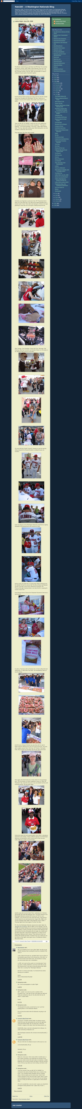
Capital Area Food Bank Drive (62, 139)
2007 (55, 203)
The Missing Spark (59, 137)
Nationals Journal (58, 49)
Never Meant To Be (59, 101)
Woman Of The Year (59, 148)
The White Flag (58, 173)
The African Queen (59, 23)
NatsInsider (56, 57)
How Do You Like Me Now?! (61, 176)
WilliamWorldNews (58, 65)
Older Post (46, 1096)
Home (31, 1096)
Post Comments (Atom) (24, 1099)
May (56, 193)
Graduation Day (58, 115)
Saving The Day (58, 103)
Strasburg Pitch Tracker (59, 47)
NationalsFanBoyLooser (59, 63)
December (57, 83)
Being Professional (59, 158)
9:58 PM (20, 1088)
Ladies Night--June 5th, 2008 (61, 175)
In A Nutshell (58, 160)
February (57, 199)
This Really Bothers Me (60, 96)
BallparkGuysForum (58, 69)
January (57, 201)
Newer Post (15, 1096)
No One (57, 135)
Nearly (56, 133)
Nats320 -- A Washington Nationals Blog (34, 7)
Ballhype (56, 67)
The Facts (57, 144)
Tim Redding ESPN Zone (61, 117)
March (57, 197)
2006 (55, 205)
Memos (56, 189)
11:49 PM (20, 1037)
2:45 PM (20, 979)
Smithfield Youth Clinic (60, 128)
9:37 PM (20, 1015)
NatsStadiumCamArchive (59, 71)
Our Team (57, 146)
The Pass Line (58, 155)
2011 (55, 75)
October (57, 87)
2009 (55, 79)
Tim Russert (58, 153)
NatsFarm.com (57, 59)
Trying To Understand (60, 167)
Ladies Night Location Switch (61, 182)
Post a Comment (18, 1091)
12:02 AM (20, 1065)
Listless (57, 166)
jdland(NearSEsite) (58, 45)
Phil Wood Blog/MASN (59, 51)
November (57, 85)
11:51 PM (20, 1052)
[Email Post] (46, 941)
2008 (55, 81)
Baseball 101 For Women (61, 124)
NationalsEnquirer (58, 61)
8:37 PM (20, 1002)
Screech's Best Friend (23, 1018)
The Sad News (58, 122)
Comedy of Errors (59, 126)
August (57, 90)
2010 (55, 77)
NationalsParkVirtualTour (59, 40)
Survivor (57, 157)
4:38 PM (20, 987)
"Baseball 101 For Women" (21, 926)
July (56, 92)
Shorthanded (58, 191)
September (58, 89)
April (56, 195)
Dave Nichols (21, 947)
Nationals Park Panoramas (60, 38)
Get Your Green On (59, 187)
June (56, 94)
